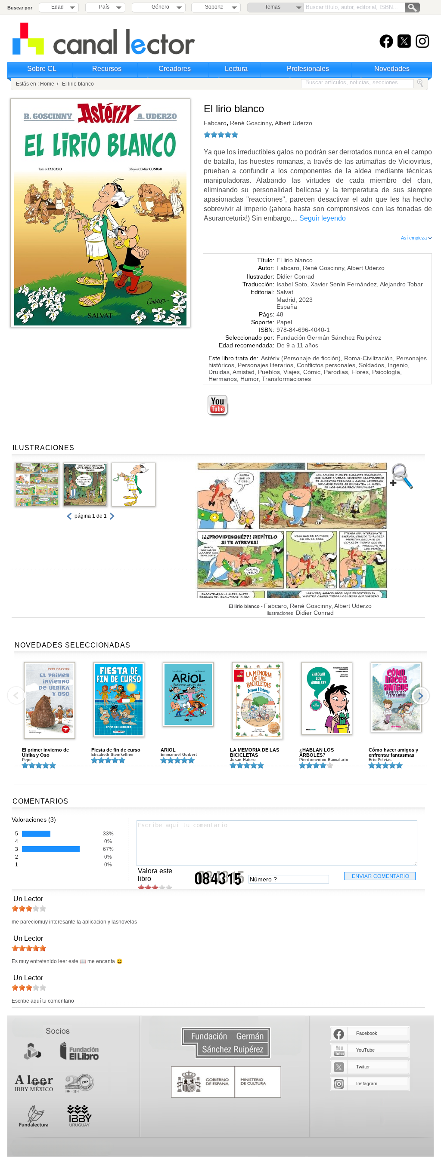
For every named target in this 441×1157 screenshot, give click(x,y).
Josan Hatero (243, 760)
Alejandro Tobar (401, 284)
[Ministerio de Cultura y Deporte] (226, 1082)
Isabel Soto (291, 284)
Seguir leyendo (322, 218)
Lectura (236, 68)
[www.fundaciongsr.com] (226, 1043)
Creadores (174, 68)
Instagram (366, 1083)
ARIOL (168, 749)
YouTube (365, 1050)
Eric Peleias (380, 760)
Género (159, 7)
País (104, 7)
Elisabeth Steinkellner (112, 754)
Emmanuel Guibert (179, 754)
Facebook (366, 1033)
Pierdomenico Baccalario (323, 760)
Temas (272, 7)
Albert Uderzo (292, 123)
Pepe (26, 760)
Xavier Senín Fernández (344, 284)
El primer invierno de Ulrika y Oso (45, 752)
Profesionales (308, 68)
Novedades (392, 68)
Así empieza (414, 237)
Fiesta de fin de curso (115, 749)
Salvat (284, 291)
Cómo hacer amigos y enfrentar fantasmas (393, 752)
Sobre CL (41, 68)
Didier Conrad (295, 276)
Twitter (363, 1066)
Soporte (214, 7)
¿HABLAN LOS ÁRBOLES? (316, 752)
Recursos (106, 68)
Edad (57, 7)
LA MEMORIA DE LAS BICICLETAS (254, 752)
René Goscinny (250, 123)
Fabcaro (215, 123)
